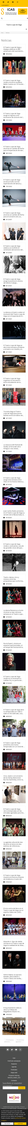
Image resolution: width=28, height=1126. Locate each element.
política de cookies (20, 1118)
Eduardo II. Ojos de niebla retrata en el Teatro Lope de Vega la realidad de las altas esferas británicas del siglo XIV (13, 943)
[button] (27, 18)
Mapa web (14, 1072)
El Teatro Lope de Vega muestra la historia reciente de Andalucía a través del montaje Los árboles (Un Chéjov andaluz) (13, 877)
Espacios (14, 1064)
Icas (14, 1058)
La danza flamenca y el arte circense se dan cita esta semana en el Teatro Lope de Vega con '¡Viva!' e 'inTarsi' (13, 612)
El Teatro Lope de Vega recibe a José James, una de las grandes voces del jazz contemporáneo (13, 546)
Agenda (14, 1067)
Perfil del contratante (14, 1061)
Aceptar (20, 1123)
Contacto (14, 1080)
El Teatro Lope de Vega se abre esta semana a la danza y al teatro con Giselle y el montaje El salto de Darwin (13, 347)
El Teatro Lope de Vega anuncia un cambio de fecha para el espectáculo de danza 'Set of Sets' (14, 148)
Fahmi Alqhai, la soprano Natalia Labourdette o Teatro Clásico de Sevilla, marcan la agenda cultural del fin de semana (13, 976)
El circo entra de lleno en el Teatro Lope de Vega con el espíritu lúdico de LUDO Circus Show (13, 910)
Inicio (2, 32)
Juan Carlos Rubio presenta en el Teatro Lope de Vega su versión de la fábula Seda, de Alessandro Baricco (14, 513)
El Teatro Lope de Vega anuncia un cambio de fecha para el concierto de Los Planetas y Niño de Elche (13, 215)
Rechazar (7, 1123)
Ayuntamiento (5, 5)
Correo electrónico (7, 1085)
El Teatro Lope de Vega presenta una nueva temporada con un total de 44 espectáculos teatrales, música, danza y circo (13, 745)
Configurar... (4, 1120)
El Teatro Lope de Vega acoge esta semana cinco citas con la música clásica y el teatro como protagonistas (13, 480)
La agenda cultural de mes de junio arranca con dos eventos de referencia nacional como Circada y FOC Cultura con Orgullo (13, 844)
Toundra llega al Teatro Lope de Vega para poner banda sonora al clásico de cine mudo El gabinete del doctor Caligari (13, 413)
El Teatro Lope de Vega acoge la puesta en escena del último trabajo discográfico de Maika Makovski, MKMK (13, 281)
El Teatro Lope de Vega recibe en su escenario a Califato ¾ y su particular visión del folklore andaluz (13, 678)
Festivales (14, 1069)
